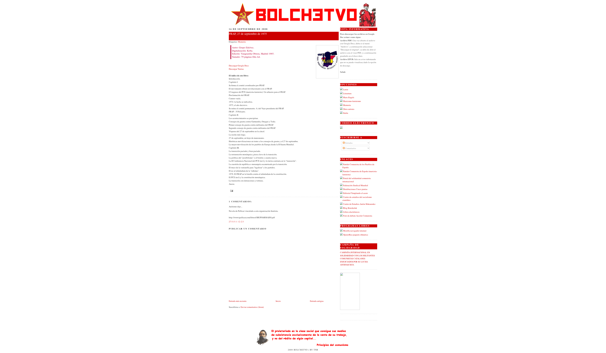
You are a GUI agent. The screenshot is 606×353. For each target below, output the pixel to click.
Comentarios (350, 148)
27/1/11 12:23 (236, 221)
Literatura (347, 93)
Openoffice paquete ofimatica (355, 234)
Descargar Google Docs (239, 65)
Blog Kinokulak (350, 208)
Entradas (349, 142)
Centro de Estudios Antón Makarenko (359, 204)
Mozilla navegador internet (354, 230)
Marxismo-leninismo (352, 101)
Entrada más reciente (238, 301)
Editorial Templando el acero (355, 193)
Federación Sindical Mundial (355, 185)
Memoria (242, 41)
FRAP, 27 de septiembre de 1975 (248, 34)
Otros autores (348, 109)
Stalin (345, 113)
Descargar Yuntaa (236, 68)
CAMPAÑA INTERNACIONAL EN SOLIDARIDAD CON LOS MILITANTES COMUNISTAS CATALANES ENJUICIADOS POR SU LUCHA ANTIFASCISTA (357, 258)
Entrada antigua (317, 301)
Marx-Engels (348, 97)
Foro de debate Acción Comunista (357, 215)
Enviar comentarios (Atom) (252, 307)
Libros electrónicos (351, 211)
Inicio (278, 301)
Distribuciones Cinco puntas (355, 189)
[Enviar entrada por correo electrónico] (231, 190)
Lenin (345, 89)
